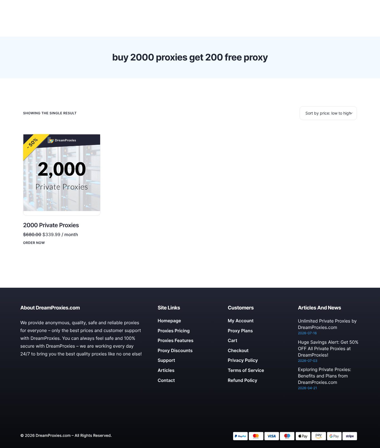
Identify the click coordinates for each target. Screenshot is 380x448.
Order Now (34, 243)
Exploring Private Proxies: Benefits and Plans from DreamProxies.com (324, 376)
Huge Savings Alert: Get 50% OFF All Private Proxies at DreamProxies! (328, 348)
